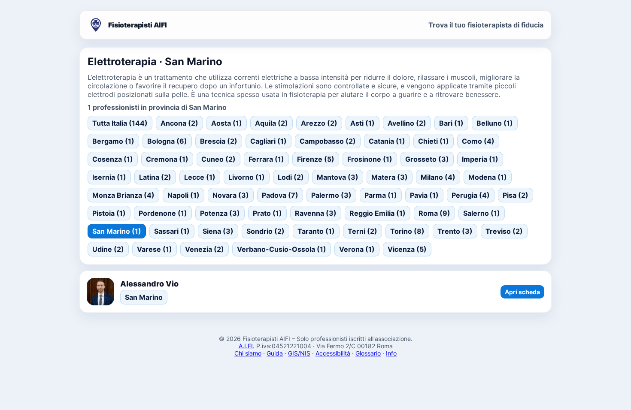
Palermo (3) (331, 195)
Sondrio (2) (265, 231)
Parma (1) (380, 195)
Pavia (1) (424, 195)
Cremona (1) (167, 159)
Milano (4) (438, 177)
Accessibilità (333, 353)
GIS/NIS (299, 353)
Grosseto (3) (427, 159)
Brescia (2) (218, 141)
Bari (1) (451, 123)
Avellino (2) (407, 123)
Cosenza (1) (112, 159)
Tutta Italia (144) (120, 123)
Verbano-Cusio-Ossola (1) (281, 249)
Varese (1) (154, 249)
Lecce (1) (199, 177)
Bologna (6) (167, 141)
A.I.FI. (247, 346)
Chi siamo (247, 353)
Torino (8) (407, 231)
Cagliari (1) (268, 141)
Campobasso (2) (328, 141)
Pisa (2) (515, 195)
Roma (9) (434, 213)
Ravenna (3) (316, 213)
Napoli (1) (183, 195)
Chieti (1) (433, 141)
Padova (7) (280, 195)
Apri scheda (522, 291)
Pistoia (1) (109, 213)
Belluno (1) (494, 123)
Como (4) (478, 141)
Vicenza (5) (407, 249)
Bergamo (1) (113, 141)
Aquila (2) (271, 123)
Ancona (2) (179, 123)
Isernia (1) (109, 177)
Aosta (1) (226, 123)
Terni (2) (362, 231)
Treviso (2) (504, 231)
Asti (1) (362, 123)
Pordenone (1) (163, 213)
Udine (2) (108, 249)
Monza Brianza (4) (123, 195)
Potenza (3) (220, 213)
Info (391, 353)
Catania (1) (387, 141)
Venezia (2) (204, 249)
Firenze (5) (315, 159)
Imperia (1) (480, 159)
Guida (275, 353)
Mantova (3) (337, 177)
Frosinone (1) (369, 159)
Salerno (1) (481, 213)
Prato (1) (267, 213)
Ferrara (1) (266, 159)
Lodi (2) (291, 177)
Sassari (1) (172, 231)
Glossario (368, 353)
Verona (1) (357, 249)
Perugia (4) (471, 195)
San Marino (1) (116, 231)
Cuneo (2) (218, 159)
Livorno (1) (246, 177)
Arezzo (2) (319, 123)
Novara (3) (230, 195)
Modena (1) (487, 177)
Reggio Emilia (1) (377, 213)
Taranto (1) (316, 231)
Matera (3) (389, 177)
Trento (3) (455, 231)
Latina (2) (155, 177)
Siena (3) (218, 231)
